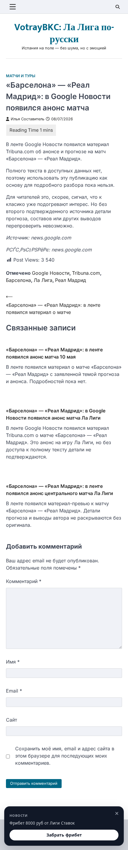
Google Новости (50, 273)
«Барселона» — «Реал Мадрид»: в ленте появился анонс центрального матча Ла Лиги (59, 489)
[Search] (117, 6)
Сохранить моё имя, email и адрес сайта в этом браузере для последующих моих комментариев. (64, 756)
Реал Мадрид (70, 280)
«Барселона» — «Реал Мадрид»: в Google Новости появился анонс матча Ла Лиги (56, 414)
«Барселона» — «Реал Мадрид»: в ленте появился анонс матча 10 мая (54, 353)
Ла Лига (43, 280)
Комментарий (23, 581)
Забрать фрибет (64, 835)
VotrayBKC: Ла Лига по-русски (64, 33)
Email (14, 691)
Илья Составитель (27, 119)
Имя (13, 662)
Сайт (11, 720)
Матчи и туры (20, 76)
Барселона (18, 280)
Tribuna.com (86, 273)
